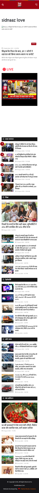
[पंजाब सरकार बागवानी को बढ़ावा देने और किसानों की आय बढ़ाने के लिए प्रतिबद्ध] (8, 439)
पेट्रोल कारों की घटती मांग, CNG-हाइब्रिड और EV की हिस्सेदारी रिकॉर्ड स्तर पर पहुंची (26, 345)
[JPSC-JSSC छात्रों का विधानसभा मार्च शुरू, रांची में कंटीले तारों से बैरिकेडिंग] (8, 168)
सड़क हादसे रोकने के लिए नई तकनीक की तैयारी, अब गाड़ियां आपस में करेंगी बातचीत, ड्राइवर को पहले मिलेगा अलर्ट (26, 356)
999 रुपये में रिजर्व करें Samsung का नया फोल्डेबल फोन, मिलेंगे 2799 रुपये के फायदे (26, 328)
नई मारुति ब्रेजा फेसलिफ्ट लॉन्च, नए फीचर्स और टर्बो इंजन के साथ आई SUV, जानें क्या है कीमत (25, 387)
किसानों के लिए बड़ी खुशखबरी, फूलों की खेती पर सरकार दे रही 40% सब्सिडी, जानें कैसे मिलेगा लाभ (26, 469)
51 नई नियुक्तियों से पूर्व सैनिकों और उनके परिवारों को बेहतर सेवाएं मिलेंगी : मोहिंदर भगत (25, 156)
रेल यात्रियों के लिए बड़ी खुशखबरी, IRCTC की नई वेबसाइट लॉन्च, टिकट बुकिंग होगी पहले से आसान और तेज (26, 318)
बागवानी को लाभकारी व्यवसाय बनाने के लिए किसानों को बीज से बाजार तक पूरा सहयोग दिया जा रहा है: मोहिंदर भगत (25, 448)
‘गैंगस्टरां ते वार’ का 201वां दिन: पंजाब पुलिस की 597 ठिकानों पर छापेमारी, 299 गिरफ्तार (25, 186)
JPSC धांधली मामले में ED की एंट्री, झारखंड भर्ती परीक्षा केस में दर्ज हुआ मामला (26, 176)
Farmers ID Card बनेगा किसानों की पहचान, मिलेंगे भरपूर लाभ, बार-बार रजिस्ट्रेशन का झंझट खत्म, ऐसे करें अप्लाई (26, 458)
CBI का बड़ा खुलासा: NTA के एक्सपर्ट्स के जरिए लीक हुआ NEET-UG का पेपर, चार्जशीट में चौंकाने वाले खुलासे (25, 248)
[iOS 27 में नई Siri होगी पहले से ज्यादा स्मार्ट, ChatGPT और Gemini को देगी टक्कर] (8, 298)
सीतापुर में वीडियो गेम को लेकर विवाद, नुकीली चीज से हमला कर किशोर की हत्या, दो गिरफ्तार (26, 146)
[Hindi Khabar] (19, 4)
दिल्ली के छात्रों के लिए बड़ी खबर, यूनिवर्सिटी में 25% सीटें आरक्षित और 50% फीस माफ (19, 226)
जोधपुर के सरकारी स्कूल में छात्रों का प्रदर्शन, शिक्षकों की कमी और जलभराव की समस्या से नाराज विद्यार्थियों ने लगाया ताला (26, 237)
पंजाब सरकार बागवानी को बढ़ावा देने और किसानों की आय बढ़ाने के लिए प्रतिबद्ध (26, 437)
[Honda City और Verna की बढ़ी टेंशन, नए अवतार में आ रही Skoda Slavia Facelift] (8, 378)
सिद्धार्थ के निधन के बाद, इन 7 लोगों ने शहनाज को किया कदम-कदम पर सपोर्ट (17, 53)
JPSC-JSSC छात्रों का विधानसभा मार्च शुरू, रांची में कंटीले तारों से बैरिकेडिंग (26, 166)
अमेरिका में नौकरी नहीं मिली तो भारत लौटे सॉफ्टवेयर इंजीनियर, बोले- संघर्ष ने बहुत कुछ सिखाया (26, 258)
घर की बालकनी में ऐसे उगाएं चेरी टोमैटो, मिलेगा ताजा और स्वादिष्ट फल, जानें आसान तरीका (19, 427)
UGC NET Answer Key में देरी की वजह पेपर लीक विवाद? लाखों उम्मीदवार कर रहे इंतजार (26, 268)
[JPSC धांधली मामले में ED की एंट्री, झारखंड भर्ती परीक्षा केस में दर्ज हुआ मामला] (8, 178)
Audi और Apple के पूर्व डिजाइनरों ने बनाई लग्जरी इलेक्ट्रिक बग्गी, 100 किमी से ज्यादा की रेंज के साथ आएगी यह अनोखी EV (26, 307)
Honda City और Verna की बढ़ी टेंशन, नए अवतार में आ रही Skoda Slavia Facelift (26, 377)
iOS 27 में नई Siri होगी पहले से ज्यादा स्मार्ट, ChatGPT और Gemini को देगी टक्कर (25, 297)
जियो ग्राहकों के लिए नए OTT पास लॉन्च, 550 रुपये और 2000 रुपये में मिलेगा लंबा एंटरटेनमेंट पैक (26, 287)
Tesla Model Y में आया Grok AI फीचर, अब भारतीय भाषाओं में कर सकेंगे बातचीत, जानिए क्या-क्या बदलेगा (25, 366)
